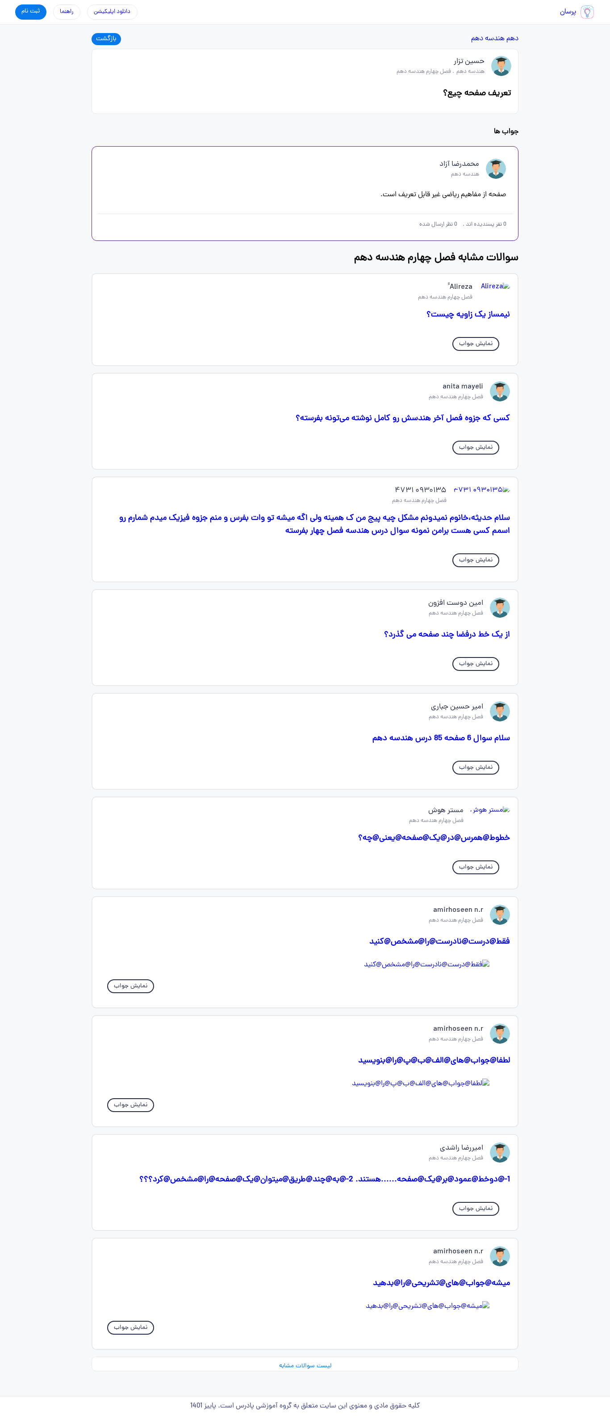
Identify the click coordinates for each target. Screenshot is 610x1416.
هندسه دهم (488, 39)
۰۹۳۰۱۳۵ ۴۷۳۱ (421, 491)
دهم (512, 39)
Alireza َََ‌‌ (460, 287)
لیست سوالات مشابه (305, 1366)
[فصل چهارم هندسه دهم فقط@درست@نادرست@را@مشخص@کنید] (305, 965)
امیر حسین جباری (457, 707)
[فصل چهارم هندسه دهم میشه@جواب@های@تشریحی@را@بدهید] (305, 1306)
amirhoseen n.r (458, 910)
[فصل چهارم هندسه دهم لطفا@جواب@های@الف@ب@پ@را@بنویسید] (305, 1084)
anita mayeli (463, 387)
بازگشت (106, 39)
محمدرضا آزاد (459, 164)
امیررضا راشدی (461, 1148)
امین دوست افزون (455, 603)
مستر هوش (446, 811)
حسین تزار (469, 61)
